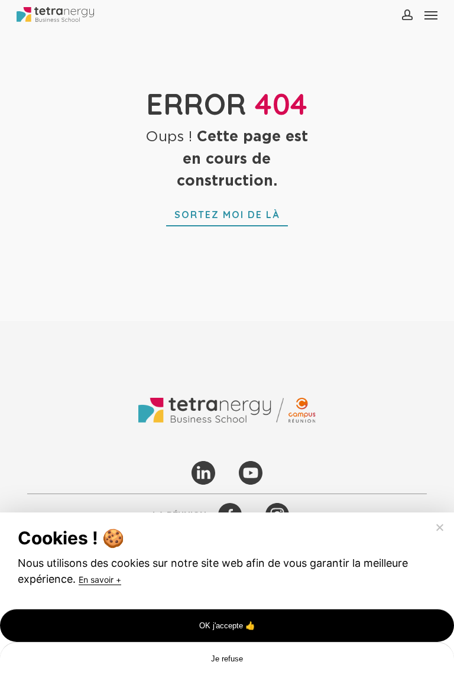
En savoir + (100, 580)
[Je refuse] (439, 527)
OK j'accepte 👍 (227, 625)
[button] (430, 15)
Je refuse (227, 658)
